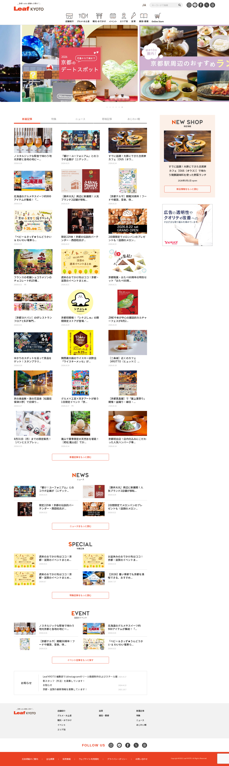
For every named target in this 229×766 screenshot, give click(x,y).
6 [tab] (122, 107)
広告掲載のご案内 (30, 758)
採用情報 (67, 758)
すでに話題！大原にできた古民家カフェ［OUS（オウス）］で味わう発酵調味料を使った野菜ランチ (187, 171)
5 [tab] (119, 107)
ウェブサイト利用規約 (89, 758)
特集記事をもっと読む (80, 595)
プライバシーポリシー (117, 758)
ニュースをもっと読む (80, 526)
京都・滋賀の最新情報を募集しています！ (65, 689)
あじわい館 (133, 119)
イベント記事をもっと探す (80, 660)
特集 (53, 119)
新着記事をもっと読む (80, 457)
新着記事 (27, 119)
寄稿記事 (107, 119)
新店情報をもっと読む (187, 189)
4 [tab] (116, 107)
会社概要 (50, 758)
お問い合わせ (141, 758)
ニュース (80, 119)
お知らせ (47, 685)
